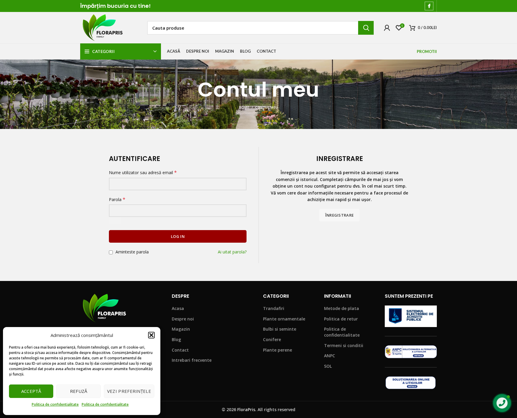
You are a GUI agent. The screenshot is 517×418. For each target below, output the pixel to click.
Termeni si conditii (343, 345)
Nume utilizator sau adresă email (143, 172)
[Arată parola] (115, 220)
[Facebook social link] (429, 5)
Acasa (178, 308)
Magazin (181, 329)
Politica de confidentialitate (55, 404)
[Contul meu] (387, 28)
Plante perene (277, 350)
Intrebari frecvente (192, 360)
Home (244, 107)
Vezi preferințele (129, 391)
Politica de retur (341, 319)
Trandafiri (273, 308)
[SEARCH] (366, 28)
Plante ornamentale (284, 319)
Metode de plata (341, 308)
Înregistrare (339, 215)
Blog (176, 339)
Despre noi (183, 319)
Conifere (272, 339)
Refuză (78, 391)
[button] (151, 335)
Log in (178, 236)
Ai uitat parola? (232, 252)
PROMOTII (427, 51)
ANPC (329, 355)
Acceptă (31, 391)
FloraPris (246, 409)
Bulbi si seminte (279, 329)
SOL (328, 366)
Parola (117, 199)
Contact (180, 350)
